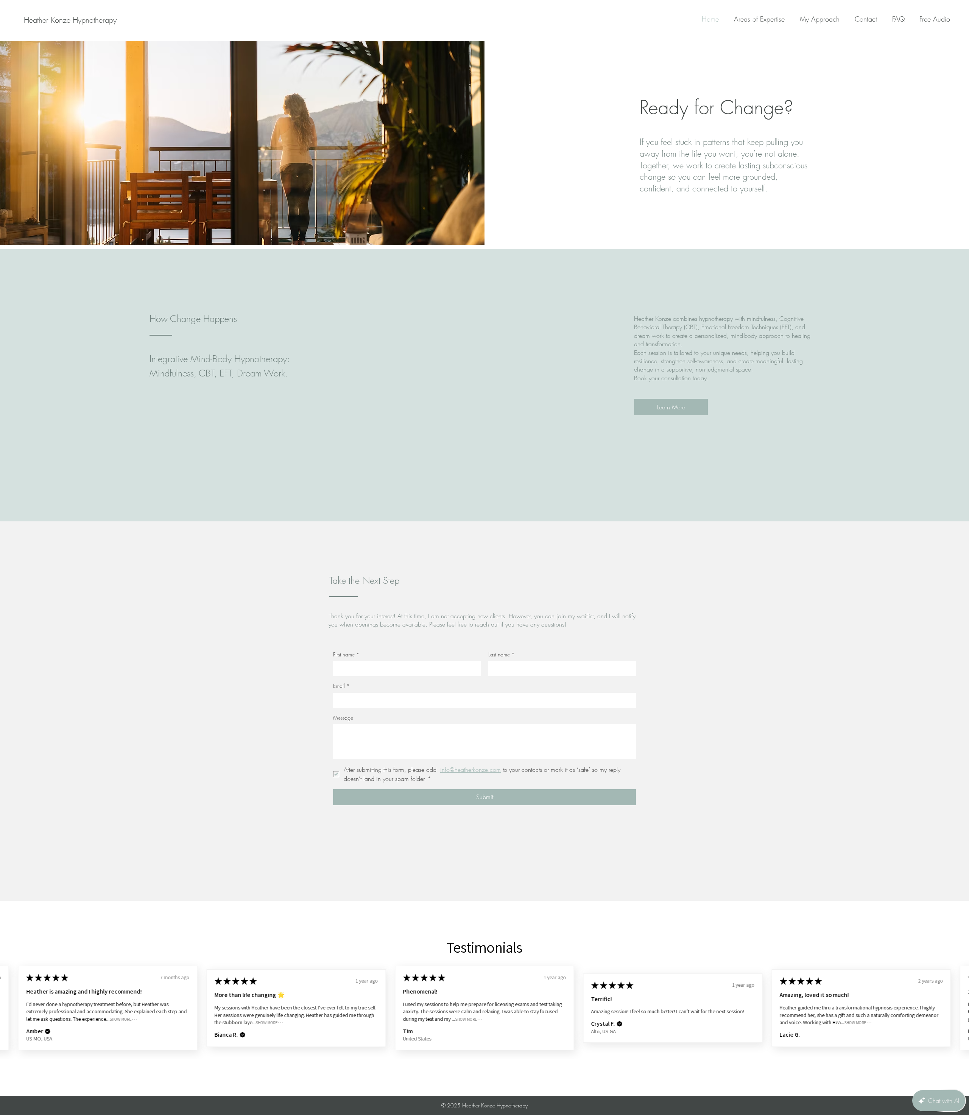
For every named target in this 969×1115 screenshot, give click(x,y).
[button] (48, 1031)
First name (346, 654)
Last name (501, 654)
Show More (120, 1019)
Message (343, 717)
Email (341, 685)
